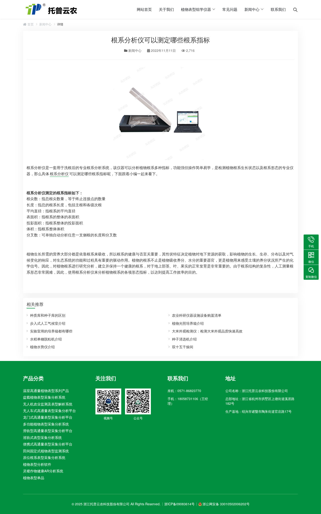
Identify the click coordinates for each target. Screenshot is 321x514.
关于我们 (166, 9)
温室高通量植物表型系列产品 (46, 390)
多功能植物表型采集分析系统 (46, 423)
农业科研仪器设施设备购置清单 (196, 315)
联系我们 (278, 9)
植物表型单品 (33, 477)
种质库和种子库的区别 (47, 315)
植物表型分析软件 (37, 464)
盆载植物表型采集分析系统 (44, 397)
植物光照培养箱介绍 (188, 323)
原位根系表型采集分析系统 (44, 457)
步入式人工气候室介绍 (47, 323)
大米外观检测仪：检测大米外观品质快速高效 (207, 330)
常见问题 (229, 9)
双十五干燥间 (182, 346)
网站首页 (144, 9)
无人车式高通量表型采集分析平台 (49, 410)
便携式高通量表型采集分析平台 (47, 443)
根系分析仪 (59, 173)
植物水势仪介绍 (42, 346)
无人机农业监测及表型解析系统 (47, 403)
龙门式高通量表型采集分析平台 (47, 417)
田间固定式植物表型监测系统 (46, 450)
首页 (30, 24)
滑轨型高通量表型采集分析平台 (47, 430)
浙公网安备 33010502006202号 (226, 504)
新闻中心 (251, 9)
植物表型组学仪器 (196, 9)
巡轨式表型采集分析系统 (42, 437)
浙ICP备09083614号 (179, 504)
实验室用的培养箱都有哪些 (51, 330)
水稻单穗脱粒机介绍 (46, 338)
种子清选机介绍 (184, 338)
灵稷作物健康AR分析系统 (43, 470)
